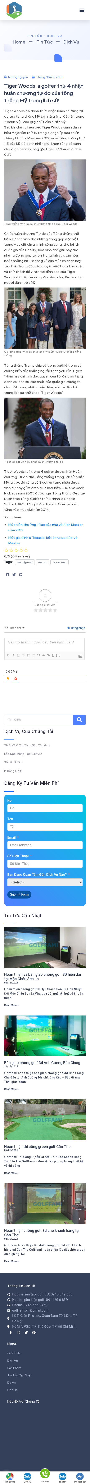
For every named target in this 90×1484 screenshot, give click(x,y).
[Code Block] (43, 655)
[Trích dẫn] (38, 655)
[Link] (48, 655)
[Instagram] (18, 1332)
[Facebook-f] (10, 1332)
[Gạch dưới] (18, 655)
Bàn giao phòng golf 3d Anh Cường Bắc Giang (42, 1062)
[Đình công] (23, 655)
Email (11, 838)
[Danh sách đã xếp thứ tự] (28, 655)
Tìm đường (10, 1482)
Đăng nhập (77, 628)
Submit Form (19, 894)
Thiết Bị (62, 1482)
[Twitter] (26, 1332)
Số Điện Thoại (18, 856)
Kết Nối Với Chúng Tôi (23, 1401)
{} (53, 655)
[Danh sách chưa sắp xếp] (33, 655)
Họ (9, 800)
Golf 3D (27, 1482)
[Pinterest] (34, 1332)
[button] (82, 10)
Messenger (80, 1482)
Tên (10, 819)
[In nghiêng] (13, 655)
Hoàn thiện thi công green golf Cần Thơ (37, 1146)
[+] (58, 655)
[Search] (79, 720)
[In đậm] (8, 655)
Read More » (11, 1005)
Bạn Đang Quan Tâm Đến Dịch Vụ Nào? (37, 875)
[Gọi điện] (45, 1474)
